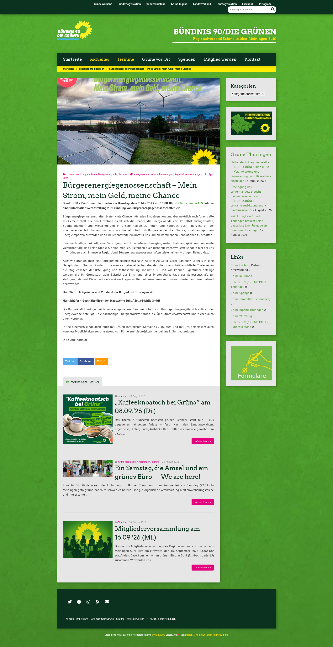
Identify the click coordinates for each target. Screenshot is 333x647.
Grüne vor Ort (156, 59)
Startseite (72, 59)
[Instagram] (88, 602)
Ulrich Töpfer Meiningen (163, 618)
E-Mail (101, 361)
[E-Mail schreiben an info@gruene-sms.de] (107, 602)
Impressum (82, 618)
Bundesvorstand (156, 4)
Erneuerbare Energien (91, 68)
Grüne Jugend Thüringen (247, 310)
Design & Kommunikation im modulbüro (206, 634)
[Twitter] (70, 602)
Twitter (69, 361)
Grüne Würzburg (241, 316)
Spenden (187, 59)
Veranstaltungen (193, 174)
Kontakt (253, 59)
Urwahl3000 (158, 634)
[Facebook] (79, 602)
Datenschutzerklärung (102, 618)
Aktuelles (99, 59)
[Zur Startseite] (74, 38)
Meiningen (144, 461)
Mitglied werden (220, 59)
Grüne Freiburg (240, 265)
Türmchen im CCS (191, 203)
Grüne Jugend (179, 4)
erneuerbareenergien (162, 174)
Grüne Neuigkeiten (101, 174)
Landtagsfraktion (227, 4)
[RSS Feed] (97, 602)
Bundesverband (103, 4)
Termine (125, 59)
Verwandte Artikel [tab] (85, 382)
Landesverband (202, 4)
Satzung (120, 618)
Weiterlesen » (203, 441)
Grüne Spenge (240, 293)
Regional (179, 174)
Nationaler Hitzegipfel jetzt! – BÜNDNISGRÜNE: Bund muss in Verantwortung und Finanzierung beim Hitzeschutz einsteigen (251, 171)
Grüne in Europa (241, 276)
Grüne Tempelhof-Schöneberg (250, 299)
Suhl (115, 174)
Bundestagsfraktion (129, 4)
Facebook (247, 4)
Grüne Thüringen (251, 154)
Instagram (265, 4)
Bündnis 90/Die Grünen (224, 31)
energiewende (142, 174)
